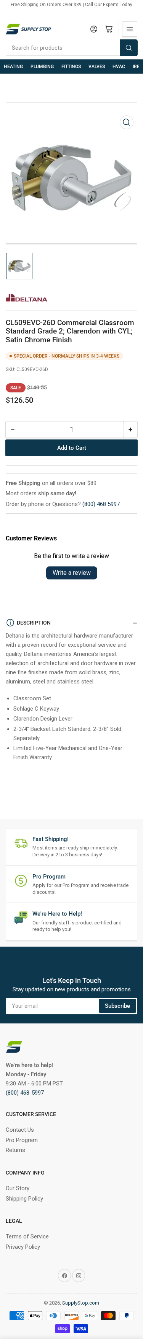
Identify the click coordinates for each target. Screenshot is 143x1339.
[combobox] (71, 48)
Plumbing (42, 66)
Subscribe (117, 1005)
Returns (15, 1150)
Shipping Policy (24, 1198)
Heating (13, 66)
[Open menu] (129, 29)
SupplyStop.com (80, 1303)
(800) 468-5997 (25, 1092)
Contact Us (20, 1129)
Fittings (71, 66)
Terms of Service (27, 1236)
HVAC (118, 66)
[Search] (129, 48)
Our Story (17, 1188)
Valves (96, 66)
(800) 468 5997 (101, 504)
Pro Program (22, 1140)
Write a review (72, 572)
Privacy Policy (23, 1246)
